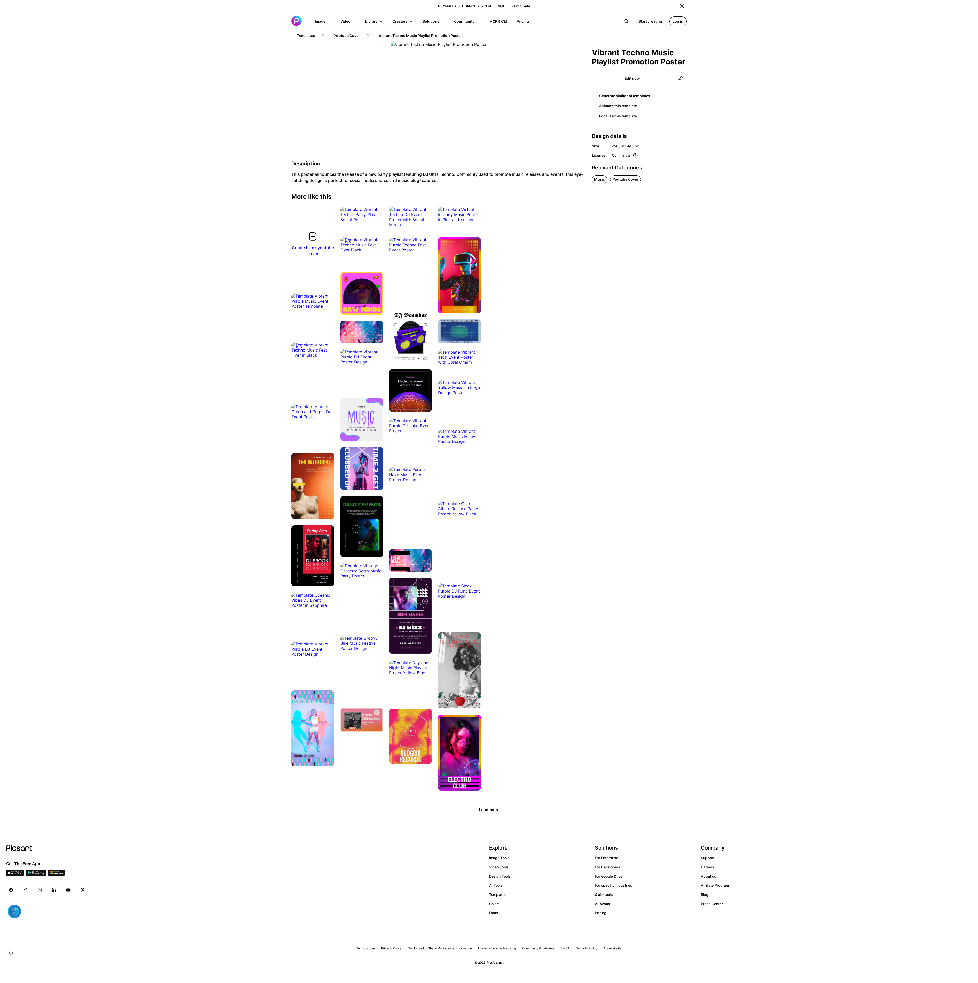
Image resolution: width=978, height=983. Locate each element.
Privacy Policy (391, 948)
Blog (704, 894)
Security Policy (586, 948)
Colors (494, 903)
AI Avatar (602, 903)
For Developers (607, 867)
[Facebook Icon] (11, 890)
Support (707, 858)
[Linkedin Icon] (54, 890)
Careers (707, 867)
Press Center (712, 903)
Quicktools (604, 894)
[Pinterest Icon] (82, 890)
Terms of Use (365, 948)
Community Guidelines (538, 948)
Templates (498, 894)
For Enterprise (606, 858)
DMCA (565, 948)
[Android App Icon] (36, 874)
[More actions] (375, 214)
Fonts (493, 913)
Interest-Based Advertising (497, 948)
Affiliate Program (715, 885)
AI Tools (495, 885)
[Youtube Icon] (68, 890)
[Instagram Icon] (40, 890)
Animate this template (618, 106)
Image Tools (499, 858)
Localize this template (618, 116)
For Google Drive (608, 876)
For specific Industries (613, 885)
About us (708, 876)
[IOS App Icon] (15, 874)
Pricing (600, 913)
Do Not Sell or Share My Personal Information (440, 948)
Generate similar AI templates (624, 95)
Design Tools (500, 876)
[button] (323, 21)
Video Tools (499, 867)
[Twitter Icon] (25, 890)
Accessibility (613, 948)
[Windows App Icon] (56, 874)
